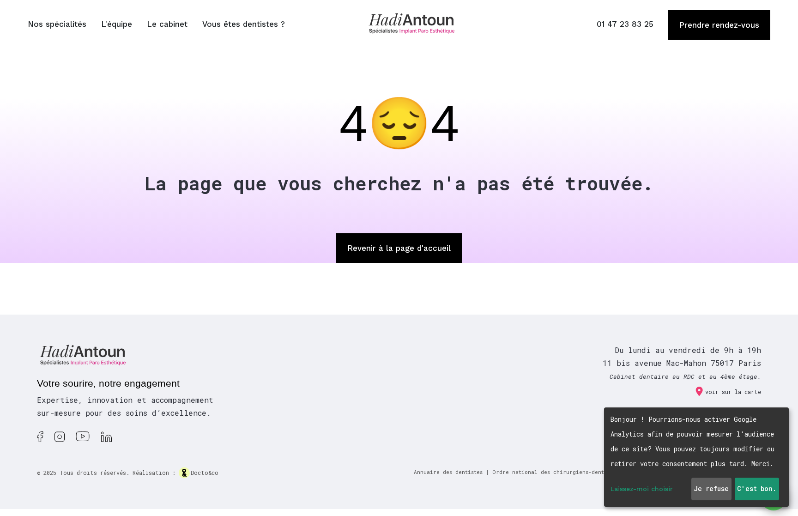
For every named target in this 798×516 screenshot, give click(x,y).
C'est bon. (756, 488)
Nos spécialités (57, 24)
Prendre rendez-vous (719, 25)
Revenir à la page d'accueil (399, 248)
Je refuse (711, 488)
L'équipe (116, 24)
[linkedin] (106, 440)
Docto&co (204, 472)
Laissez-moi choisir (642, 488)
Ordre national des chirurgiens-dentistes (555, 471)
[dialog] (696, 457)
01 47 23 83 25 (625, 24)
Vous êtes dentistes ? (243, 24)
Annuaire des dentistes (448, 471)
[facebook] (40, 440)
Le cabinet (167, 24)
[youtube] (83, 440)
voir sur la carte (733, 391)
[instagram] (59, 440)
